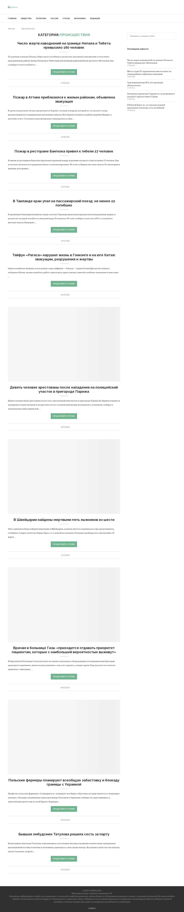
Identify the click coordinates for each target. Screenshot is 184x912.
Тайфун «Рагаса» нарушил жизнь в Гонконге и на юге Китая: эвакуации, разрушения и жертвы (64, 257)
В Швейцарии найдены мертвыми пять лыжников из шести (64, 520)
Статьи (66, 19)
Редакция (95, 19)
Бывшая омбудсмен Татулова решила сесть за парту (63, 834)
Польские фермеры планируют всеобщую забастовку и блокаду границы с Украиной (63, 782)
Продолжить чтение (64, 72)
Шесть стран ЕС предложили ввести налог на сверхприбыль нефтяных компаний (149, 72)
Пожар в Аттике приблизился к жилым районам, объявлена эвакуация (64, 99)
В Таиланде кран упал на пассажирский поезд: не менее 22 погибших (64, 203)
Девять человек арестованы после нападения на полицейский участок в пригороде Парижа (64, 389)
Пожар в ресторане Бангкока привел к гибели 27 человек (64, 151)
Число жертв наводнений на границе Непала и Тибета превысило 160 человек (64, 45)
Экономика (80, 19)
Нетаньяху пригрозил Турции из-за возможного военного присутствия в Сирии (151, 95)
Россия (54, 19)
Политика (41, 19)
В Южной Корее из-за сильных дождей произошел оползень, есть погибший (146, 106)
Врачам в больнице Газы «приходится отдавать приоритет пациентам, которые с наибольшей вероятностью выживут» (64, 650)
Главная (12, 19)
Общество (26, 19)
